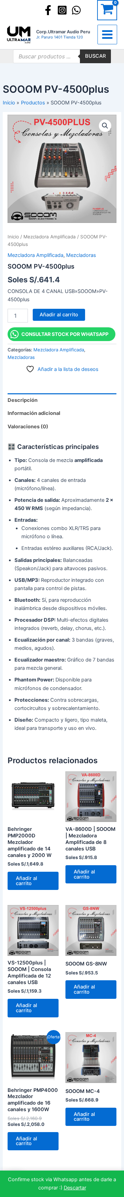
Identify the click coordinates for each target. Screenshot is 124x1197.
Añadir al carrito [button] (26, 881)
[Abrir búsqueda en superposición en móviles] (62, 56)
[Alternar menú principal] (107, 34)
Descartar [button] (75, 1188)
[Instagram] (62, 10)
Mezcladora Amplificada (49, 236)
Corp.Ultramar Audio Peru (63, 31)
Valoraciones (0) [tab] (28, 427)
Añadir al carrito (59, 315)
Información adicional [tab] (34, 413)
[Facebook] (48, 10)
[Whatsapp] (76, 10)
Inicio (13, 236)
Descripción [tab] (23, 400)
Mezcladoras (81, 255)
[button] (105, 126)
